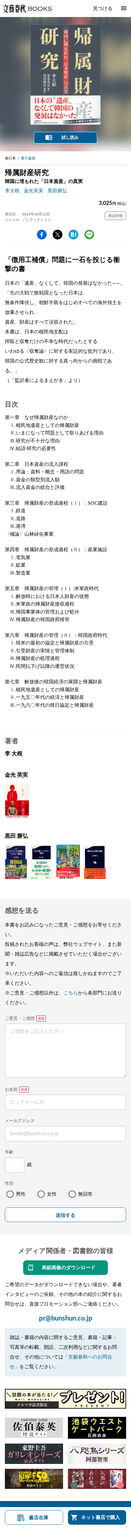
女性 (52, 1194)
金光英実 (33, 190)
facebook (42, 234)
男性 (21, 1194)
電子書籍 (28, 158)
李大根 (12, 190)
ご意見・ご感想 (20, 1018)
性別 (9, 1183)
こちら (70, 993)
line (89, 234)
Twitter (57, 234)
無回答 (85, 1194)
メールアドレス (20, 1121)
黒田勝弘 (57, 190)
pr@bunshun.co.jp (65, 1318)
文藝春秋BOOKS (27, 8)
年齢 (9, 1152)
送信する (65, 1215)
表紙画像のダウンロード (68, 1267)
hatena (73, 234)
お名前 (11, 1089)
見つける (102, 8)
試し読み (70, 138)
